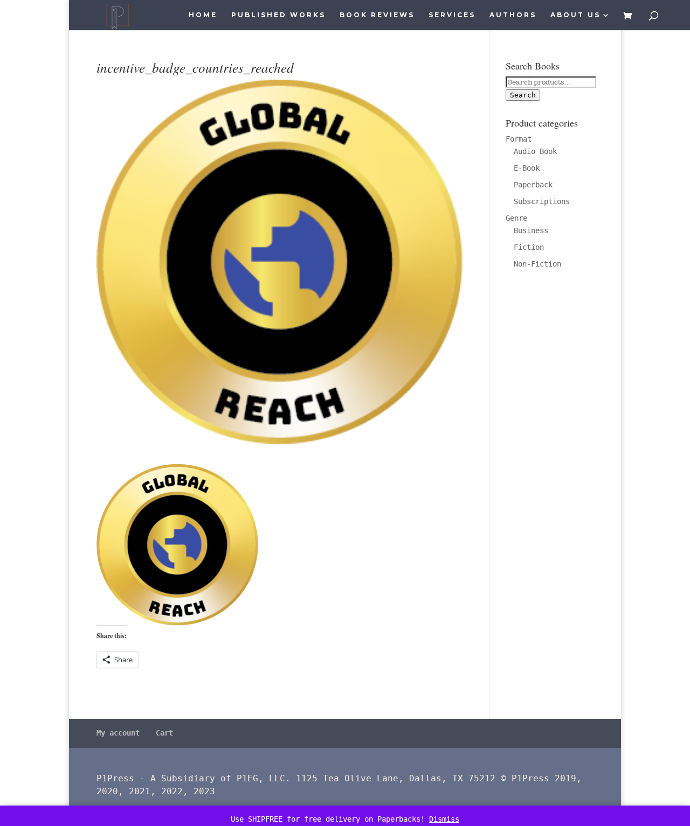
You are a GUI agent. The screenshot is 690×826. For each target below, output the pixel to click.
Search (523, 95)
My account (118, 733)
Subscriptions (542, 201)
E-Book (527, 168)
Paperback (533, 184)
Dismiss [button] (444, 819)
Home (203, 15)
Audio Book (535, 151)
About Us (575, 15)
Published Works (278, 15)
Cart (164, 733)
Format (519, 139)
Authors (512, 15)
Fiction (529, 247)
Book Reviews (377, 15)
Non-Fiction (537, 264)
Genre (516, 218)
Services (452, 15)
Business (531, 230)
